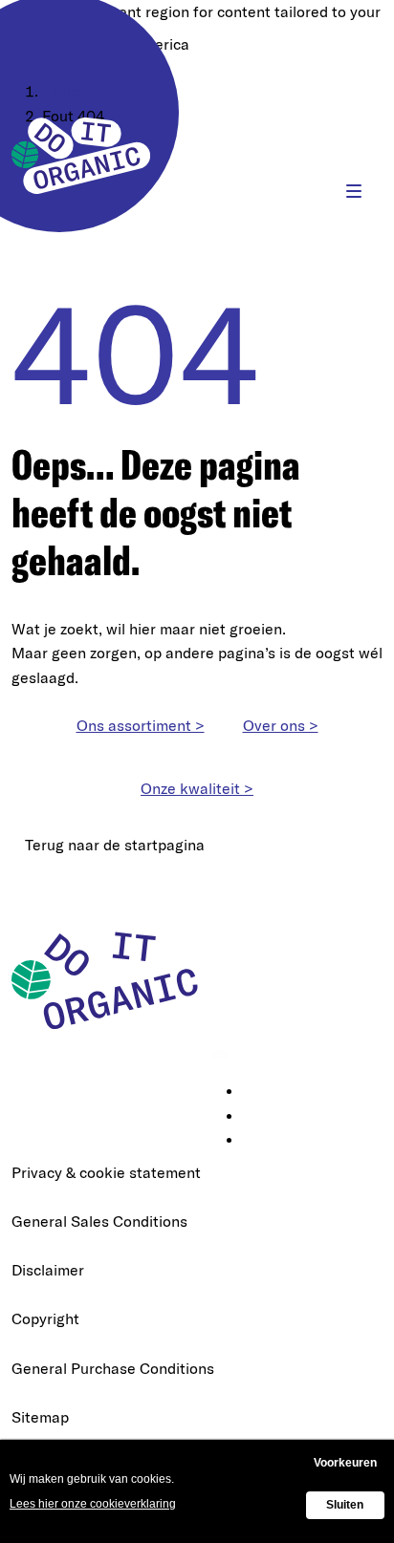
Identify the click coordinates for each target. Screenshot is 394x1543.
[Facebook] (256, 1117)
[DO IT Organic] (111, 979)
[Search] (295, 191)
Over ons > (280, 725)
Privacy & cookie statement (106, 1172)
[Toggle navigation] (354, 191)
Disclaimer (47, 1269)
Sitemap (40, 1416)
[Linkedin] (256, 1092)
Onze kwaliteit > (197, 788)
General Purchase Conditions (112, 1368)
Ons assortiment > (141, 725)
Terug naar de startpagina (115, 844)
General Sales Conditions (99, 1221)
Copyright (45, 1318)
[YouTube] (256, 1140)
